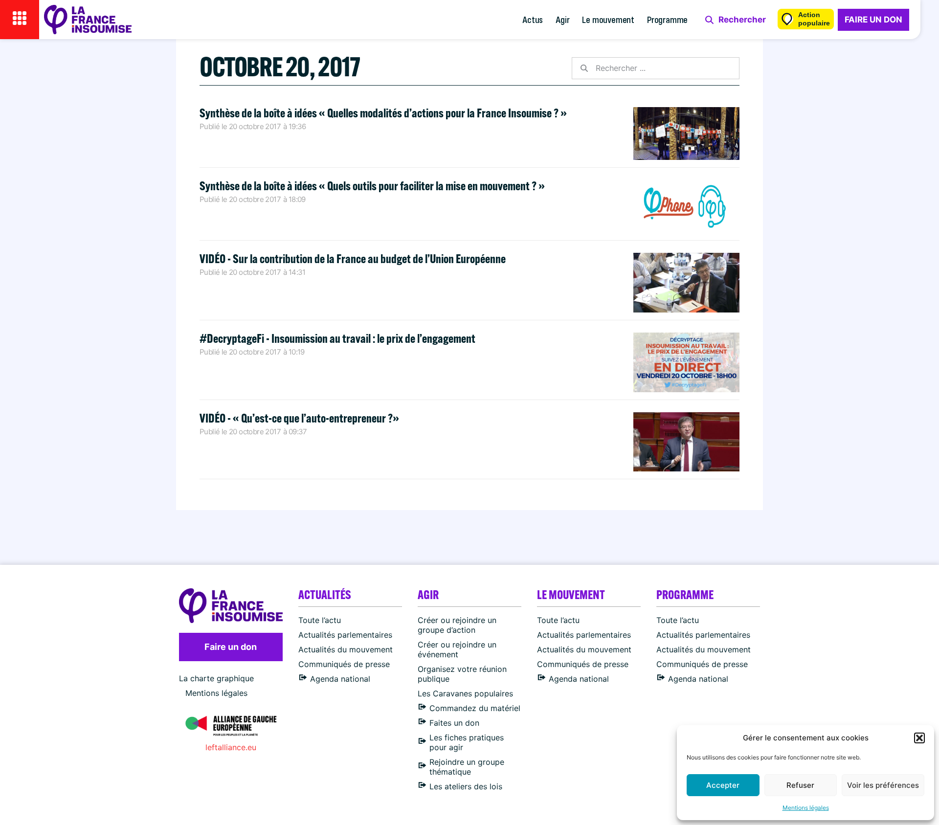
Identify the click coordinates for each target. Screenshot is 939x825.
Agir (562, 19)
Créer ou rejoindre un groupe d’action (457, 625)
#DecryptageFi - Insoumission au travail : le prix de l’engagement (337, 338)
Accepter (722, 785)
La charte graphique (216, 678)
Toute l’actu (319, 620)
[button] (919, 738)
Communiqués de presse (344, 664)
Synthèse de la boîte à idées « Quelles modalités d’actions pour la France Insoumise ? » (383, 112)
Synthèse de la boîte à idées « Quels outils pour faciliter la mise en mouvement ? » (372, 185)
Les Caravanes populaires (465, 693)
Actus (532, 19)
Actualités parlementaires (345, 635)
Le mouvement (608, 19)
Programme (667, 19)
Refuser (800, 785)
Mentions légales (805, 807)
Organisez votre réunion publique (462, 674)
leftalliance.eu (230, 747)
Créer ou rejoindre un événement (457, 649)
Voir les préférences (883, 785)
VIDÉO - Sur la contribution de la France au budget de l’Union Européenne (353, 258)
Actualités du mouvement (345, 649)
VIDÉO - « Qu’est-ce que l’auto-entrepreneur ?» (299, 417)
